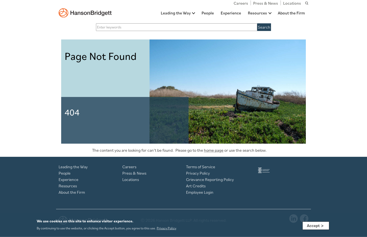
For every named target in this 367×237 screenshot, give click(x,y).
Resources (257, 13)
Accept (313, 225)
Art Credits (196, 186)
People (208, 13)
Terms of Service (200, 167)
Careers (241, 3)
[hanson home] (85, 9)
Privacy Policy (198, 173)
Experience (231, 13)
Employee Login (199, 192)
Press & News (265, 3)
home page (213, 150)
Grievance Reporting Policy (210, 179)
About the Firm (291, 13)
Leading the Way (176, 13)
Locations (292, 3)
